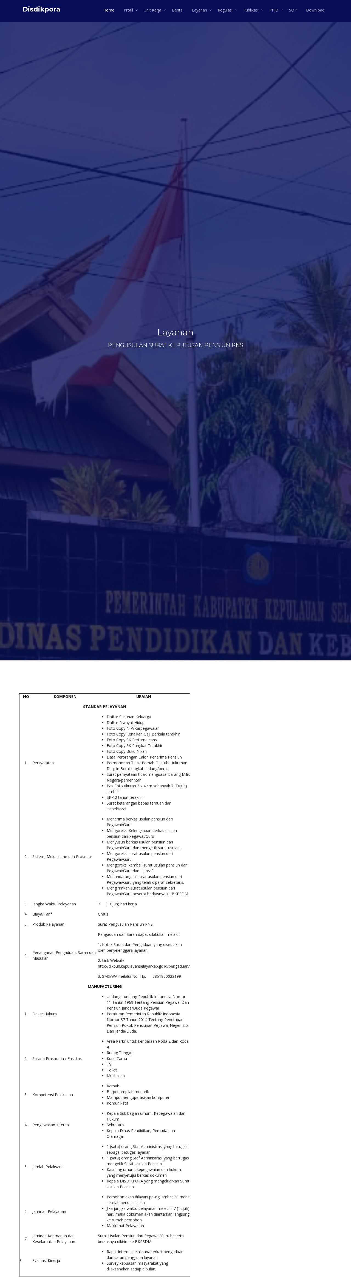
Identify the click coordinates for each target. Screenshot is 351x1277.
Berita (177, 10)
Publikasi (251, 10)
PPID (273, 10)
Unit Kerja (152, 10)
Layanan (199, 10)
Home (108, 10)
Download (315, 10)
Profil (128, 10)
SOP (293, 10)
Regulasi (225, 10)
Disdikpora (41, 9)
